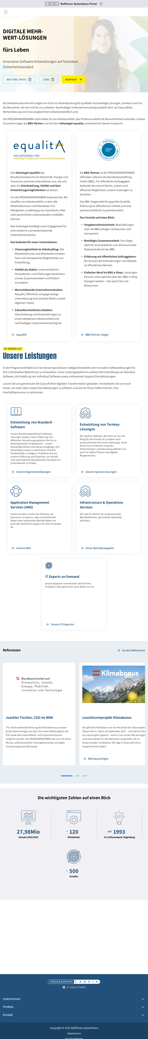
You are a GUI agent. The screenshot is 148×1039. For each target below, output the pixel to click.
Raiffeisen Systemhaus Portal (78, 3)
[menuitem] (74, 1028)
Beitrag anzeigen (98, 758)
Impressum (74, 1033)
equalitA (21, 335)
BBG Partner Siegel (97, 335)
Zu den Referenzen (133, 650)
